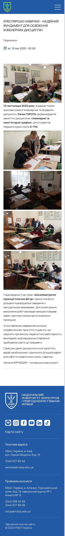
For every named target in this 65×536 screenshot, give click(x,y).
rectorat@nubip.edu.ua (19, 467)
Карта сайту (14, 431)
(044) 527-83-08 (15, 505)
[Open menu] (58, 7)
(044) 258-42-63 (15, 501)
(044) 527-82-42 (15, 461)
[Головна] (7, 7)
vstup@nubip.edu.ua (18, 511)
